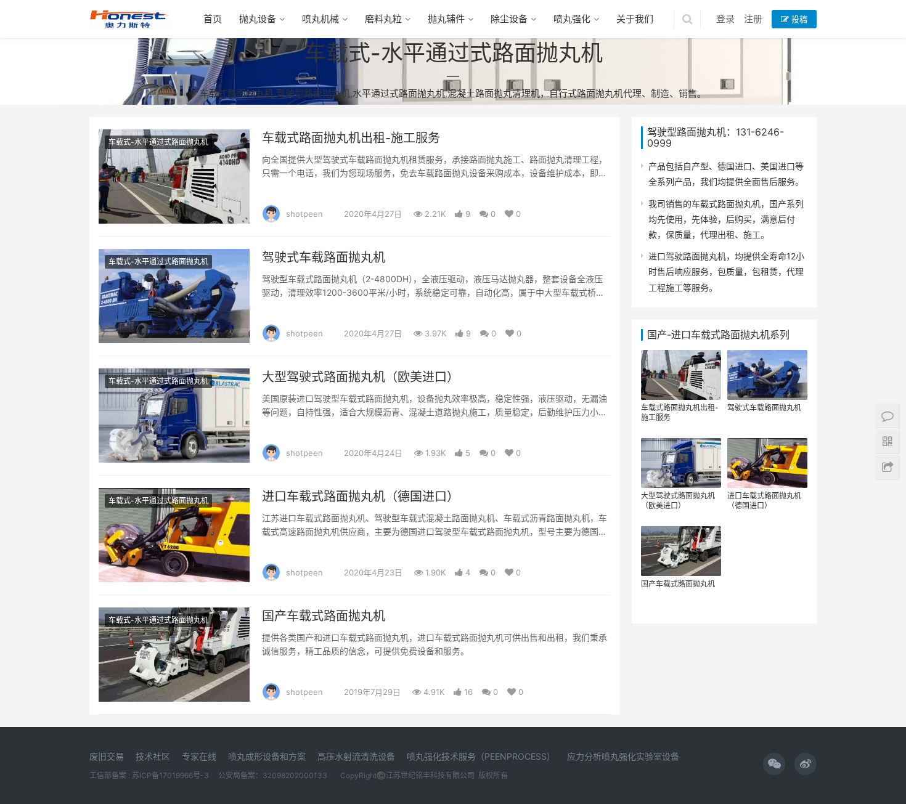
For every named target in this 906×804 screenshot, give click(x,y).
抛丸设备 (257, 19)
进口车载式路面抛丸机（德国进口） (360, 496)
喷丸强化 (571, 19)
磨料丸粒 (383, 19)
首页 (212, 19)
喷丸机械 (320, 19)
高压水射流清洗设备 (356, 756)
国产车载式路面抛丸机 (323, 616)
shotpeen (304, 214)
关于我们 (634, 19)
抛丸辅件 (446, 19)
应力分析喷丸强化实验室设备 (623, 756)
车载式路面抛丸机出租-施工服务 (351, 138)
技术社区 (153, 756)
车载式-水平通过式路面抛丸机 (158, 142)
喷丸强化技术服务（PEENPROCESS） (481, 756)
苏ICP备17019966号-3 (170, 775)
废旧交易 (106, 756)
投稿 (798, 19)
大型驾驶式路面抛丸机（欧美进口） (360, 377)
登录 (725, 19)
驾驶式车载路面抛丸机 (323, 257)
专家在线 (199, 756)
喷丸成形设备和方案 (267, 756)
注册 (753, 19)
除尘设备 (509, 19)
